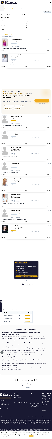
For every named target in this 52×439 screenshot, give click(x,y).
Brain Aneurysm (13, 8)
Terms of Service (19, 435)
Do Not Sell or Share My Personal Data (34, 401)
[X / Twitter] (0, 408)
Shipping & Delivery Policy (46, 402)
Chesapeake (29, 20)
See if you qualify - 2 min (41, 100)
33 (29, 284)
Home (2, 8)
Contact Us (16, 395)
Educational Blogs (46, 408)
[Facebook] (7, 408)
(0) (16, 43)
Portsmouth (29, 27)
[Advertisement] (26, 78)
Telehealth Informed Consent (46, 396)
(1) (16, 151)
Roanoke (3, 27)
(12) (16, 120)
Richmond (28, 22)
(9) (16, 230)
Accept (31, 435)
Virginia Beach (4, 20)
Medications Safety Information (46, 399)
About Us (44, 410)
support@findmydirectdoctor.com (21, 398)
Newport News (29, 24)
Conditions (6, 8)
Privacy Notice (33, 398)
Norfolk (2, 22)
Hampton (28, 26)
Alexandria (3, 26)
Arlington (3, 24)
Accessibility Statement (35, 403)
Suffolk (2, 29)
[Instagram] (4, 408)
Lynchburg (28, 29)
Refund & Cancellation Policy (47, 405)
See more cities (4, 32)
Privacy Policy (29, 434)
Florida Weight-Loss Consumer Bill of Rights (35, 406)
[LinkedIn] (2, 408)
